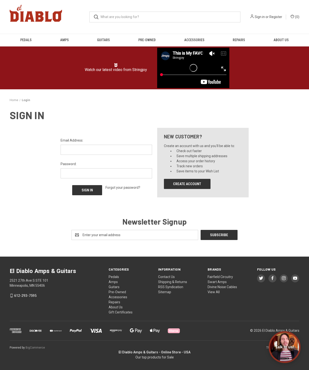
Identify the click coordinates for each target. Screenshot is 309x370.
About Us (281, 40)
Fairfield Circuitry (220, 277)
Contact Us (166, 277)
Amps (64, 40)
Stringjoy (139, 69)
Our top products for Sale (154, 357)
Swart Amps (217, 282)
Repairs (239, 40)
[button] (116, 65)
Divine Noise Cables (222, 287)
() (296, 17)
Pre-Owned (147, 40)
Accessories (194, 40)
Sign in (260, 17)
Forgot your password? (122, 187)
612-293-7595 (25, 295)
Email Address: (72, 140)
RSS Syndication (170, 287)
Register (275, 17)
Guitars (103, 40)
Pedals (26, 40)
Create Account (187, 184)
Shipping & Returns (172, 282)
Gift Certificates (121, 312)
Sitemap (164, 292)
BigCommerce (35, 347)
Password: (69, 164)
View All (214, 292)
